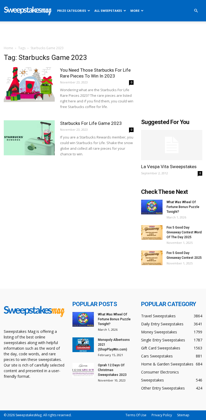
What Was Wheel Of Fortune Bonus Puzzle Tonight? (183, 207)
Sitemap (183, 415)
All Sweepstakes (108, 11)
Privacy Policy (162, 415)
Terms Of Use (136, 415)
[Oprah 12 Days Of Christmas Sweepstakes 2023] (83, 370)
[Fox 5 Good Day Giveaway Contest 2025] (152, 258)
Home (8, 48)
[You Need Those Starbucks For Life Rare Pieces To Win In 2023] (29, 84)
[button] (195, 10)
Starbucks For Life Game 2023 (91, 123)
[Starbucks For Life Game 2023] (29, 137)
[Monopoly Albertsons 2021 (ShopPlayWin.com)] (83, 344)
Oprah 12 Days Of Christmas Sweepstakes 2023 (112, 370)
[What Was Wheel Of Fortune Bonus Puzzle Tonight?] (152, 207)
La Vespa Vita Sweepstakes (169, 166)
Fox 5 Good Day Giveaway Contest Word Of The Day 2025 (184, 232)
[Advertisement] (103, 33)
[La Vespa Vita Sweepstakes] (171, 145)
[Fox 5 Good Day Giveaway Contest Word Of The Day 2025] (152, 232)
